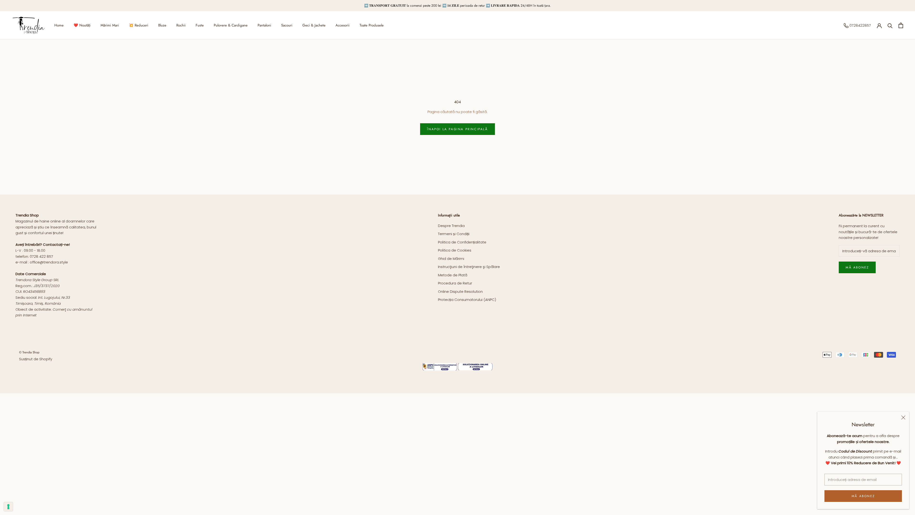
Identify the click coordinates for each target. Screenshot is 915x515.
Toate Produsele (372, 25)
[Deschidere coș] (901, 25)
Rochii (181, 25)
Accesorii (343, 25)
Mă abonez (863, 496)
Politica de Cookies (454, 250)
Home (59, 25)
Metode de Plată (452, 275)
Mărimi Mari (110, 25)
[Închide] (903, 417)
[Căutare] (890, 25)
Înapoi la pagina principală (457, 129)
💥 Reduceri (138, 25)
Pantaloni (264, 25)
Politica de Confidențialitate (462, 242)
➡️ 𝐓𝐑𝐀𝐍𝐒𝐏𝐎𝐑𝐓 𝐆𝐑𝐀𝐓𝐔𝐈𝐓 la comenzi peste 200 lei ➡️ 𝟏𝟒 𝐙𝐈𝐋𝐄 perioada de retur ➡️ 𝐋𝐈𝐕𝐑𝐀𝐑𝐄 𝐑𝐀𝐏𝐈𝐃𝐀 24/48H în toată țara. (457, 5)
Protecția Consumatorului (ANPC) (467, 299)
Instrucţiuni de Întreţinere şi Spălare (469, 266)
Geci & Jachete (313, 25)
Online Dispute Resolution (460, 291)
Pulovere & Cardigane (231, 25)
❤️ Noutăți (82, 25)
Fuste (200, 25)
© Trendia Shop (29, 352)
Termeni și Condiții (453, 233)
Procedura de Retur (455, 283)
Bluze (162, 25)
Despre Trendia (451, 225)
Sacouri (286, 25)
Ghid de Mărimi (451, 258)
